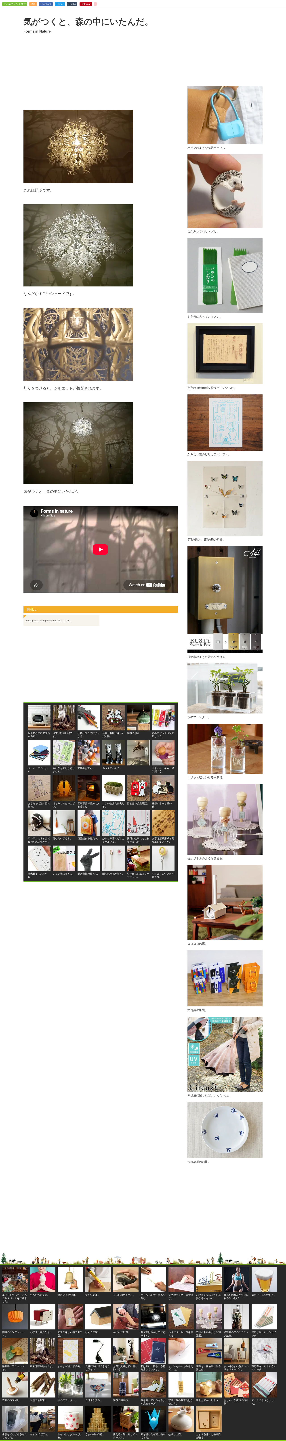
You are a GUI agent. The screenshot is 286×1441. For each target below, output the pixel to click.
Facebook (45, 4)
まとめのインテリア (15, 4)
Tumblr (72, 4)
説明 (33, 4)
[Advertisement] (100, 72)
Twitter (59, 4)
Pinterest (85, 4)
